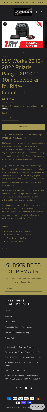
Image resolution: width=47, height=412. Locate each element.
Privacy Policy (10, 338)
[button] (4, 11)
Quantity (5, 113)
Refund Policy (10, 321)
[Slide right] (28, 52)
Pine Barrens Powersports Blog (17, 332)
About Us (8, 316)
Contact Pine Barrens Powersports (18, 327)
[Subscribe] (39, 289)
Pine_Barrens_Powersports (25, 347)
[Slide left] (18, 52)
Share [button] (7, 248)
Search (7, 310)
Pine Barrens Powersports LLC (26, 352)
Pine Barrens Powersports (19, 407)
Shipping (4, 102)
